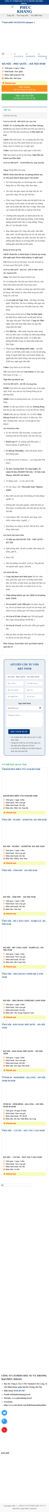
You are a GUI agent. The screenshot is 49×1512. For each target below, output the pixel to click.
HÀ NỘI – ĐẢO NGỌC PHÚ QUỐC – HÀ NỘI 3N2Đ (23, 1052)
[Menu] (3, 9)
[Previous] (6, 36)
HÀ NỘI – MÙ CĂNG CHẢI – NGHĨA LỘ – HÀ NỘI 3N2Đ (23, 949)
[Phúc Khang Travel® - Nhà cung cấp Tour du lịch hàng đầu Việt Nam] (25, 9)
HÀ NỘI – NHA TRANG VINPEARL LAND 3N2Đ (24, 1001)
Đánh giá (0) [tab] (10, 116)
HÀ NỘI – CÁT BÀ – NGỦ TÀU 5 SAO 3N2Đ (22, 1157)
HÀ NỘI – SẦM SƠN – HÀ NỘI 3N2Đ (19, 897)
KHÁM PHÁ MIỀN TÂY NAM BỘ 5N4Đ (20, 796)
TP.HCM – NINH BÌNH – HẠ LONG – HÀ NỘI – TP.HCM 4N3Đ (24, 1105)
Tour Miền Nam (36, 15)
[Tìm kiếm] (46, 9)
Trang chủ (10, 15)
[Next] (43, 36)
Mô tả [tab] (7, 110)
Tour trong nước (22, 15)
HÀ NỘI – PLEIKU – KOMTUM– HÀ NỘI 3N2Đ (23, 846)
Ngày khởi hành (24, 703)
